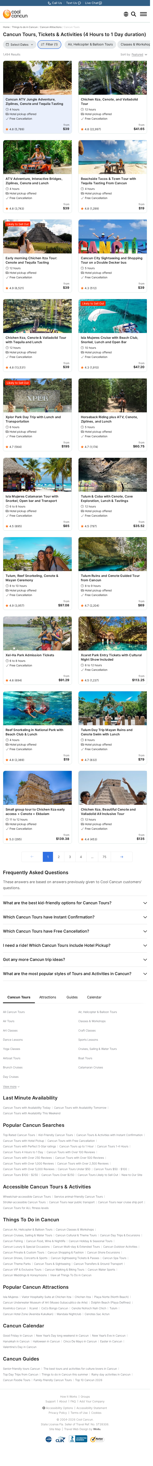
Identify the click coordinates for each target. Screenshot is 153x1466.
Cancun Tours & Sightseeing (52, 1263)
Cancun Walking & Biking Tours (64, 1269)
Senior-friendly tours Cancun (21, 1368)
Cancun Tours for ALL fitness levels (26, 1208)
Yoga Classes (11, 1048)
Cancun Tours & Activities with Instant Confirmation (109, 1135)
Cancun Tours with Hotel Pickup (23, 1140)
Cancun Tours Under (74, 1169)
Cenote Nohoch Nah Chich (89, 1308)
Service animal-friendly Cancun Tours (78, 1196)
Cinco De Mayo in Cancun (80, 1341)
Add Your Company (92, 1401)
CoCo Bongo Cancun (54, 1308)
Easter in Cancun (111, 1341)
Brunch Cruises (13, 1067)
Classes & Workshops (92, 1021)
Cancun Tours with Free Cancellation (71, 1140)
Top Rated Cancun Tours (19, 1135)
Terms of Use (79, 1412)
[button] (75, 903)
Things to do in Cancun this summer (65, 1374)
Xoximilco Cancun (14, 1308)
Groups (85, 1396)
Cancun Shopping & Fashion (66, 1252)
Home (6, 27)
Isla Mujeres (10, 1297)
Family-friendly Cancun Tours (53, 1380)
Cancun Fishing (13, 1241)
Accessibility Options (59, 1408)
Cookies (96, 1412)
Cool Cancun (84, 1419)
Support (50, 1401)
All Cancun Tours (14, 1012)
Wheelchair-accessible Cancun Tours (27, 1196)
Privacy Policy (58, 1412)
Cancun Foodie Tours (16, 1380)
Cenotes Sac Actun (97, 1314)
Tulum (113, 1308)
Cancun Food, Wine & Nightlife (45, 1241)
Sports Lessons (88, 1039)
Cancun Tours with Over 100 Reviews (71, 1152)
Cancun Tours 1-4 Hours (112, 1146)
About (63, 1401)
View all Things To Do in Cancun (70, 1275)
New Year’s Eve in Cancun (109, 1335)
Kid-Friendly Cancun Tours (55, 1135)
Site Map (55, 1429)
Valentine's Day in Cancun (19, 1347)
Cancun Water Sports (101, 1269)
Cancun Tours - (110, 1169)
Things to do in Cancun (25, 27)
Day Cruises (11, 1076)
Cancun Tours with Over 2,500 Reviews (83, 1163)
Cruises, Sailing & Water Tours (97, 1048)
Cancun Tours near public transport (72, 1202)
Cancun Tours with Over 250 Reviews (27, 1157)
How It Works (68, 1396)
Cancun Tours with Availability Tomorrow (80, 1107)
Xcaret (33, 1308)
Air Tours (8, 1021)
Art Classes (10, 1030)
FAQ (73, 1401)
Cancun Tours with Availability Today (27, 1107)
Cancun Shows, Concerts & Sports (25, 1258)
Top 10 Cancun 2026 (88, 1380)
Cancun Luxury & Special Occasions (26, 1246)
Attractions (47, 997)
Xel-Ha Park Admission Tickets (30, 655)
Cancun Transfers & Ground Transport (98, 1263)
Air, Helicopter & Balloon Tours (97, 1012)
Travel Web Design (76, 1429)
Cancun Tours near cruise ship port (120, 1202)
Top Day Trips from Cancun (20, 1374)
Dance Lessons (13, 1039)
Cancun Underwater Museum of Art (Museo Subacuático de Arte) (45, 1302)
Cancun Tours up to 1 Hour (76, 1146)
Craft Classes (87, 1030)
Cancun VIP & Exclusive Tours (22, 1269)
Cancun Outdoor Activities (120, 1246)
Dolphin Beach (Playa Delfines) (111, 1302)
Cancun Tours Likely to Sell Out (98, 1174)
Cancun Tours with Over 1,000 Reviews (28, 1163)
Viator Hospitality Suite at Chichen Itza (46, 1297)
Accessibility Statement (91, 1408)
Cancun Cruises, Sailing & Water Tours (27, 1235)
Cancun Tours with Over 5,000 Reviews (28, 1169)
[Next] (121, 857)
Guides (72, 997)
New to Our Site (132, 1174)
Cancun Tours (18, 997)
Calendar (94, 997)
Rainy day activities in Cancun (110, 1374)
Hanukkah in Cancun (16, 1341)
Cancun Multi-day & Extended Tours (76, 1246)
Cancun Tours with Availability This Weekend (32, 1113)
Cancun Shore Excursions (103, 1252)
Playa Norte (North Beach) (111, 1297)
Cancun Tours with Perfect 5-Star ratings (29, 1146)
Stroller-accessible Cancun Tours (24, 1202)
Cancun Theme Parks (17, 1263)
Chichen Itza (83, 1297)
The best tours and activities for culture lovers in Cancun (80, 1368)
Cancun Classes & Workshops (75, 1229)
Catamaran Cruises (90, 1067)
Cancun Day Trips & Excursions (120, 1235)
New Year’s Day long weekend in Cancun (62, 1335)
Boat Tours (85, 1058)
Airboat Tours (11, 1058)
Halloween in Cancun (46, 1341)
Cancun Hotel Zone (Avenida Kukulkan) (28, 1314)
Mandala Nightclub (69, 1314)
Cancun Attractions (51, 27)
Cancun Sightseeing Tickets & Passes (75, 1258)
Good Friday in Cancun (18, 1335)
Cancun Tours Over (57, 1174)
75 (104, 857)
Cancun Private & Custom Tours (23, 1252)
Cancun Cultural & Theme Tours (76, 1235)
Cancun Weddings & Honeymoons (25, 1275)
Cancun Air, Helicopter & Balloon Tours (27, 1229)
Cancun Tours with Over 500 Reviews (79, 1157)
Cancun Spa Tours (114, 1258)
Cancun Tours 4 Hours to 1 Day (23, 1152)
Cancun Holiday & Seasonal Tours (90, 1241)
